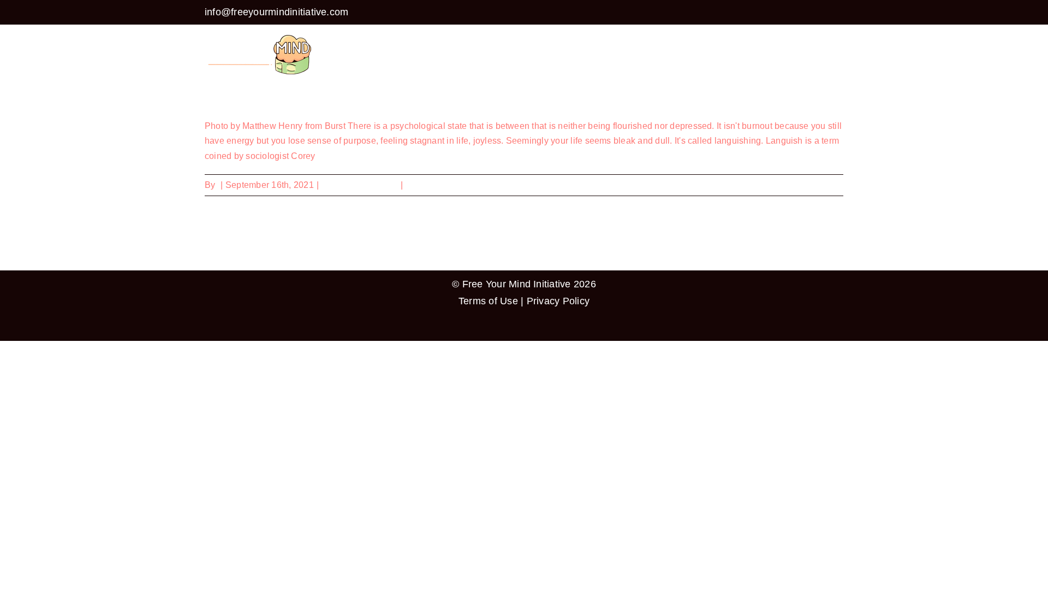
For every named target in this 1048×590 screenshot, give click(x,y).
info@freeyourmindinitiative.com (276, 12)
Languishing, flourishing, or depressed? (295, 98)
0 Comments (431, 185)
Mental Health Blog (359, 185)
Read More (821, 185)
